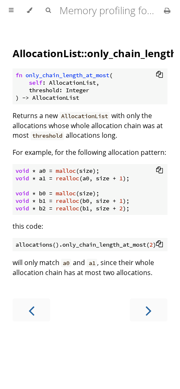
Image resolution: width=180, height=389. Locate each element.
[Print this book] (167, 10)
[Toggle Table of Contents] (11, 10)
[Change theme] (29, 10)
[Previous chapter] (31, 309)
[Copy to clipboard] (159, 74)
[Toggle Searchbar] (48, 10)
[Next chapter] (148, 309)
